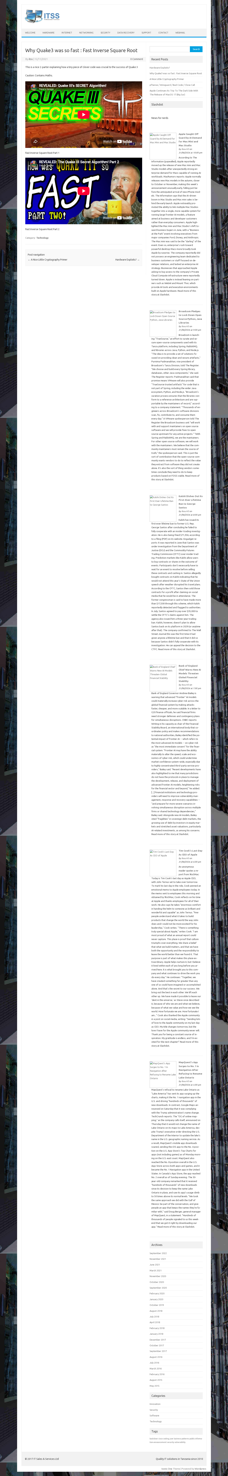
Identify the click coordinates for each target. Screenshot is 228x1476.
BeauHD (185, 149)
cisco (160, 1439)
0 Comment (136, 59)
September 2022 (158, 1253)
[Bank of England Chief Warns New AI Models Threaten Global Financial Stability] (163, 690)
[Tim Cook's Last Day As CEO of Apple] (163, 875)
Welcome (30, 32)
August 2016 (156, 1357)
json (171, 1439)
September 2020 (158, 1287)
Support (146, 32)
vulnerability (180, 1442)
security (170, 1442)
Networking (86, 32)
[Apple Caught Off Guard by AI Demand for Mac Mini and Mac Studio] (163, 158)
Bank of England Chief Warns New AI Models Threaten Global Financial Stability (190, 673)
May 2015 (154, 1386)
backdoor (154, 1439)
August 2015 (156, 1380)
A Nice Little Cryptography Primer (47, 259)
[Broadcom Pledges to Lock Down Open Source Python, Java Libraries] (163, 336)
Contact (163, 32)
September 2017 (158, 1351)
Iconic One (167, 1468)
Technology (42, 238)
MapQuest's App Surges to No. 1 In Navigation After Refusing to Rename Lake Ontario (190, 1070)
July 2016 (154, 1362)
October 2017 (157, 1345)
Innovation (155, 1404)
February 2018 (157, 1328)
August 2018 (156, 1311)
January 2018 (156, 1334)
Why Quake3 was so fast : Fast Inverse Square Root (176, 73)
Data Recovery (125, 32)
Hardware (49, 32)
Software (154, 1415)
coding (166, 1439)
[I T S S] (42, 22)
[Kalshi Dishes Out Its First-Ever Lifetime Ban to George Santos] (163, 521)
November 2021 (158, 1259)
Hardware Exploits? (127, 259)
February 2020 (157, 1293)
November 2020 (158, 1276)
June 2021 (155, 1264)
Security (105, 32)
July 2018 (154, 1316)
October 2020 (157, 1282)
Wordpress (200, 1468)
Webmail (180, 32)
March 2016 (156, 1368)
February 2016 (157, 1374)
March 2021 (156, 1270)
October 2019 (157, 1305)
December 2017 (158, 1339)
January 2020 (156, 1299)
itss (31, 59)
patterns (185, 1439)
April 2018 (155, 1322)
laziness (177, 1439)
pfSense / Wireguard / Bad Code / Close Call (172, 85)
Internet (67, 32)
